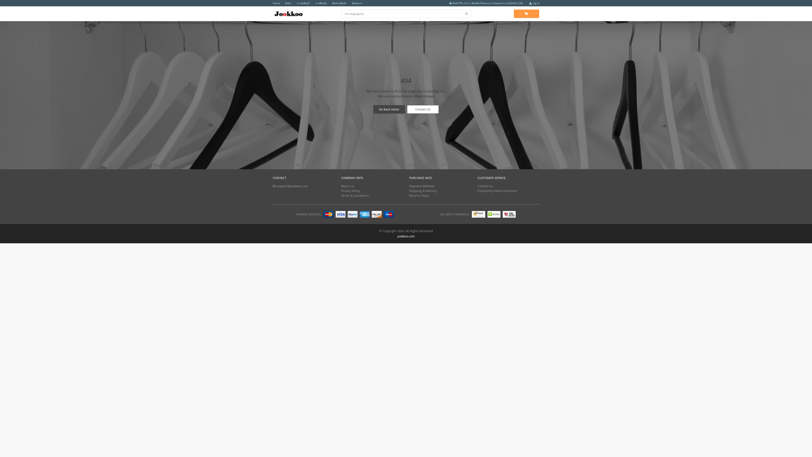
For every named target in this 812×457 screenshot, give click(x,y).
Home (276, 3)
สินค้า (288, 3)
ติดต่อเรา (357, 3)
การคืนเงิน (321, 3)
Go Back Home (389, 109)
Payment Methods (422, 186)
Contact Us (423, 109)
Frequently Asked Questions (497, 191)
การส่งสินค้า (303, 3)
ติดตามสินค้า (339, 3)
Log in (535, 3)
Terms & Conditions (355, 196)
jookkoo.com (406, 236)
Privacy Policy (350, 191)
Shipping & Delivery (423, 191)
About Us (347, 186)
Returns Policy (419, 196)
